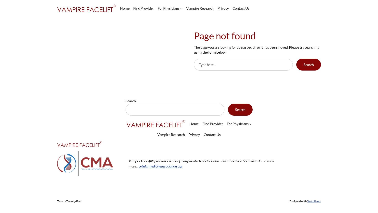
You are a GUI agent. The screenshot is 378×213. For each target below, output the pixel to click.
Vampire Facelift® (82, 183)
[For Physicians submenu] (181, 8)
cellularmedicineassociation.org (160, 166)
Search (308, 64)
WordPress (314, 201)
